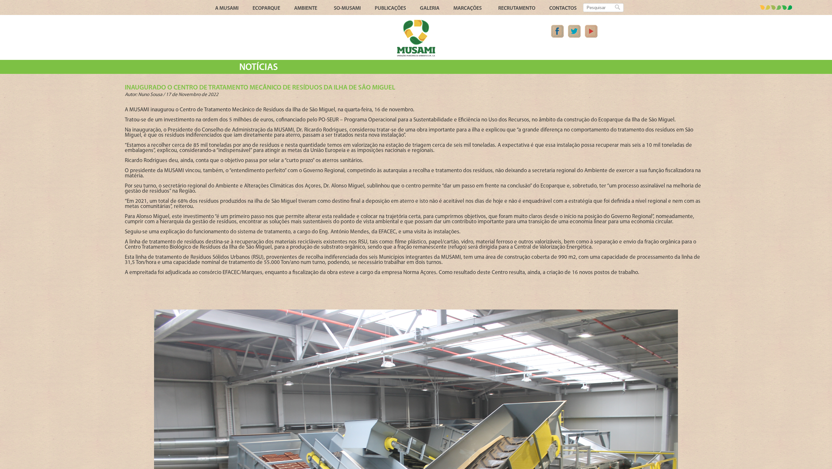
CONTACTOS (563, 8)
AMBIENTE (305, 8)
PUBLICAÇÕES (390, 8)
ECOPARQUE (266, 8)
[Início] (416, 56)
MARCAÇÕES (467, 8)
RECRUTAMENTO (516, 8)
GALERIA (429, 8)
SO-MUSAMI (347, 8)
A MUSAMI (227, 8)
